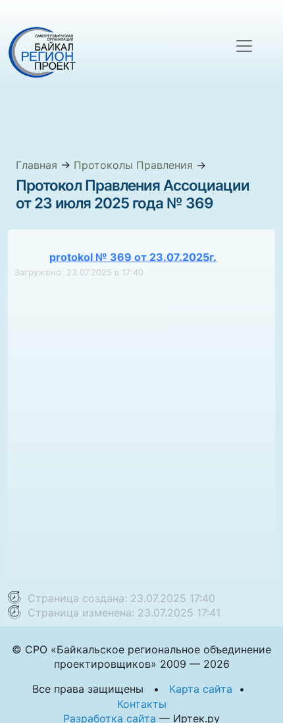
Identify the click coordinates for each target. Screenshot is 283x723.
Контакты (142, 704)
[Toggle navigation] (244, 46)
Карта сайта (200, 688)
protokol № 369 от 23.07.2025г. (133, 257)
